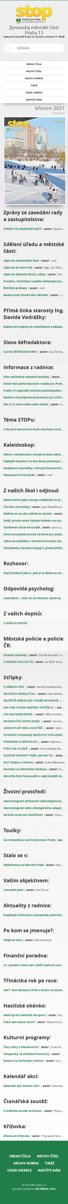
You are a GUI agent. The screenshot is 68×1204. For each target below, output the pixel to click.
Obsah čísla (20, 1156)
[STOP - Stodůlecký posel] (34, 22)
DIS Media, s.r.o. (45, 1189)
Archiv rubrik (26, 1163)
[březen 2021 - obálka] (34, 160)
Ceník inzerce (19, 1170)
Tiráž (49, 1163)
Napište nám (49, 1170)
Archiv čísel (48, 1156)
